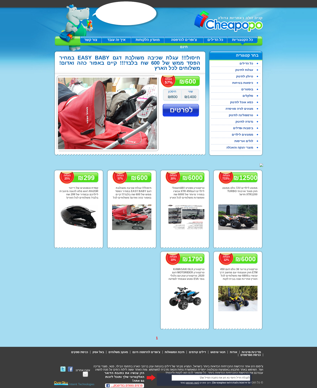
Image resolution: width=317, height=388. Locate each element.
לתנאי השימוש (192, 383)
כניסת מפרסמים (250, 355)
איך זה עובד (116, 40)
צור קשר (90, 40)
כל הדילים (215, 40)
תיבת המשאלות (174, 352)
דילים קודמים (197, 352)
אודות (233, 352)
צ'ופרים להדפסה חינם (184, 40)
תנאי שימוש (217, 352)
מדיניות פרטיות (251, 352)
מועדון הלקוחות (148, 40)
